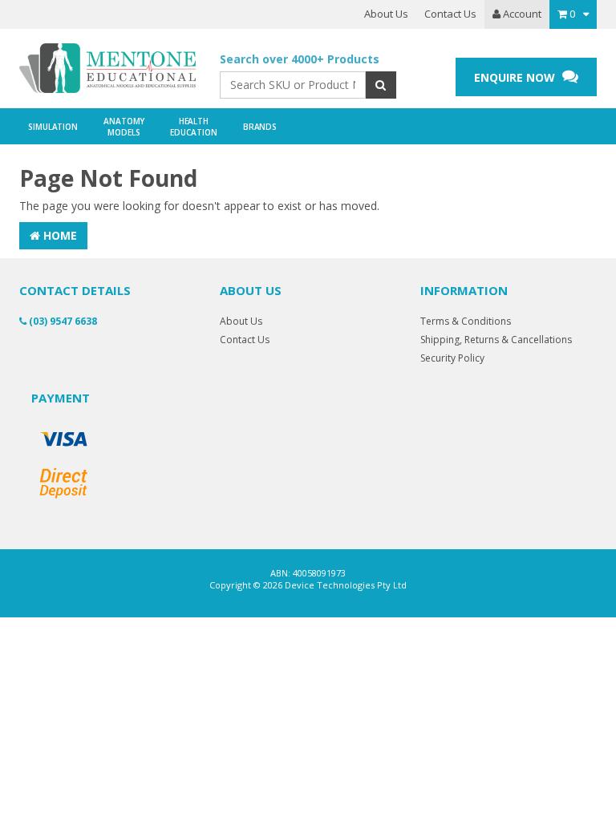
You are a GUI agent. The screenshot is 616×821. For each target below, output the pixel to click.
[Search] (380, 85)
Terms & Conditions (465, 321)
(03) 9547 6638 (61, 321)
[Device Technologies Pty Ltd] (107, 68)
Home (58, 235)
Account (520, 13)
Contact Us (450, 13)
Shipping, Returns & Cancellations (496, 339)
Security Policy (452, 358)
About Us (386, 13)
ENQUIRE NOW (516, 77)
